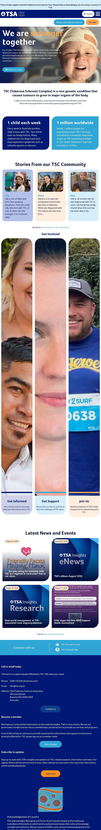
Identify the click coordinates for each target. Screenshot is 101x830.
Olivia (41, 195)
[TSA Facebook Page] (66, 650)
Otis (73, 195)
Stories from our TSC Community (55, 227)
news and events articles (54, 634)
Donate (92, 22)
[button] (50, 744)
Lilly (7, 195)
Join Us (84, 501)
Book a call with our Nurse (69, 22)
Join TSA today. (18, 61)
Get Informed (16, 501)
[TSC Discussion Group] (67, 644)
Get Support (50, 501)
